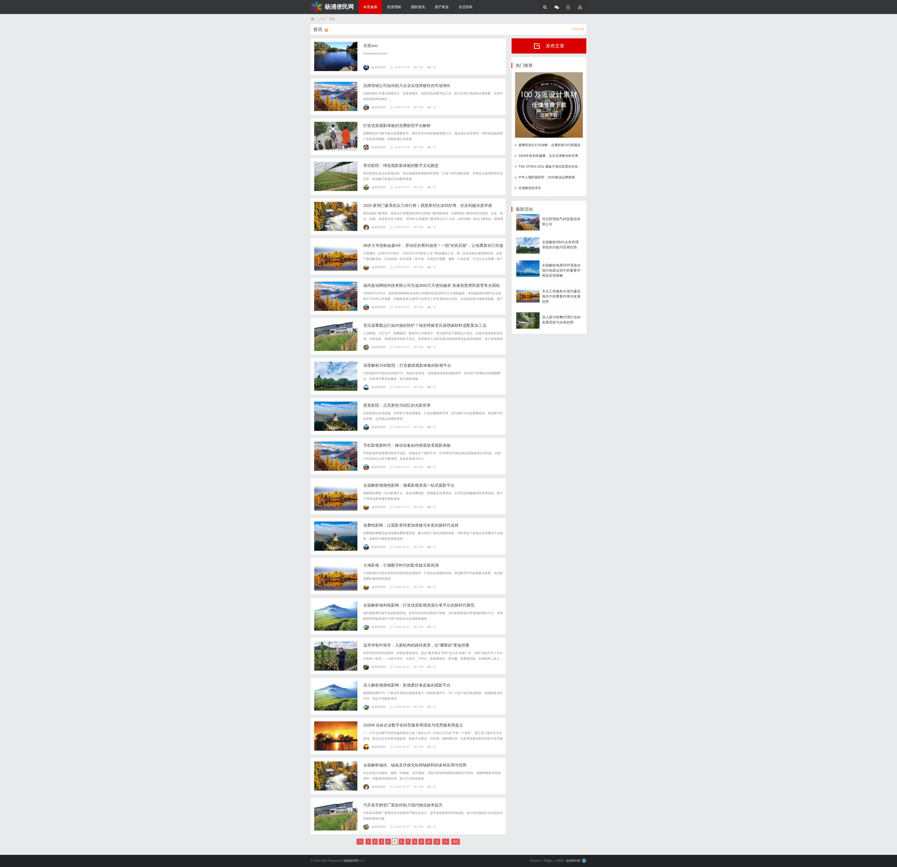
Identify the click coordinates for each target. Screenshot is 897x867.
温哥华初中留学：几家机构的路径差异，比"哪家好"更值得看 (416, 645)
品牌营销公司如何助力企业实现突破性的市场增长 (407, 85)
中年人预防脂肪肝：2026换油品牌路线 (546, 177)
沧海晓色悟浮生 (529, 188)
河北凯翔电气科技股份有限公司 (561, 221)
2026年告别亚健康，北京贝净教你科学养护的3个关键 (557, 156)
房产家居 (442, 7)
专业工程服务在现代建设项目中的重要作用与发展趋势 (561, 296)
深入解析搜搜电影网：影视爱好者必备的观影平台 (407, 685)
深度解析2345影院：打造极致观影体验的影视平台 (407, 365)
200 (455, 841)
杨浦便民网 (339, 6)
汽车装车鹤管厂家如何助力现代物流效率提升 (403, 805)
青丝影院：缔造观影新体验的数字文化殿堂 (401, 165)
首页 (312, 19)
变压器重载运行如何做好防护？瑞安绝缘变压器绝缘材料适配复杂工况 (424, 325)
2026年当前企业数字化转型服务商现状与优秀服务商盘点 (413, 725)
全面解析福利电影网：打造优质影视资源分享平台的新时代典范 (418, 605)
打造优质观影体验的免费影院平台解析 (397, 125)
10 (428, 841)
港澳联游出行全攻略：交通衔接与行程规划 (549, 145)
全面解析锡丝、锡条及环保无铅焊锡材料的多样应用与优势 (414, 765)
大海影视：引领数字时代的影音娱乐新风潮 (401, 565)
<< (360, 841)
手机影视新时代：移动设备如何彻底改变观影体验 (407, 445)
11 (436, 841)
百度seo (370, 45)
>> (445, 841)
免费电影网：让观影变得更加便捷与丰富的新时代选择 (411, 525)
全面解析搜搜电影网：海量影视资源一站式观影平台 (409, 485)
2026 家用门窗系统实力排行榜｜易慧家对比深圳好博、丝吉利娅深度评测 (427, 205)
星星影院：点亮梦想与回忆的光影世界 (397, 405)
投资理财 (394, 7)
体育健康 (370, 7)
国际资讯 (418, 7)
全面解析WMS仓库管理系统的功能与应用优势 (560, 244)
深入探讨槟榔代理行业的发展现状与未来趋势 (561, 319)
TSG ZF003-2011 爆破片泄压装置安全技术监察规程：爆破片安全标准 (569, 166)
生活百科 (466, 7)
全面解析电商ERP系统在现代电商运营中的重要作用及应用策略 (561, 270)
